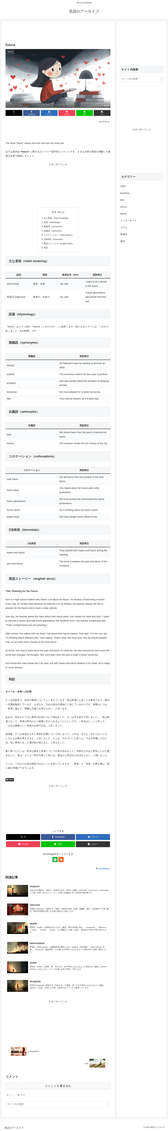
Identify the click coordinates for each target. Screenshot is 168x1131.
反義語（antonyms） (53, 231)
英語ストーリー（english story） (59, 243)
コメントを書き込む (58, 1085)
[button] (102, 113)
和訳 (46, 247)
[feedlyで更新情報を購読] (55, 859)
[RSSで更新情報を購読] (61, 859)
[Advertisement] (58, 32)
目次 (54, 212)
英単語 (10, 780)
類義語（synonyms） (54, 226)
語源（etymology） (53, 222)
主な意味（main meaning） (57, 218)
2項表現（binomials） (54, 239)
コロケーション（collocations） (59, 235)
